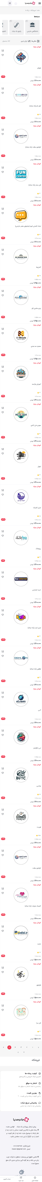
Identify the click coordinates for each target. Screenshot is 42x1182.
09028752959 (17, 1146)
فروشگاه (33, 10)
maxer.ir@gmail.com (19, 1149)
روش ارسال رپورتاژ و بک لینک (26, 1126)
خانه (38, 10)
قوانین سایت (10, 1126)
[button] (40, 3)
